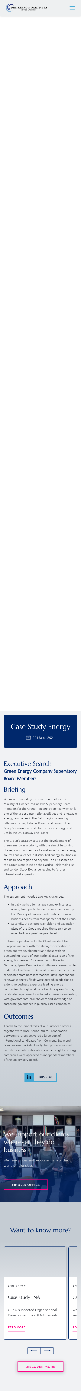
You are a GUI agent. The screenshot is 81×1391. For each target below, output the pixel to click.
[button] (72, 8)
